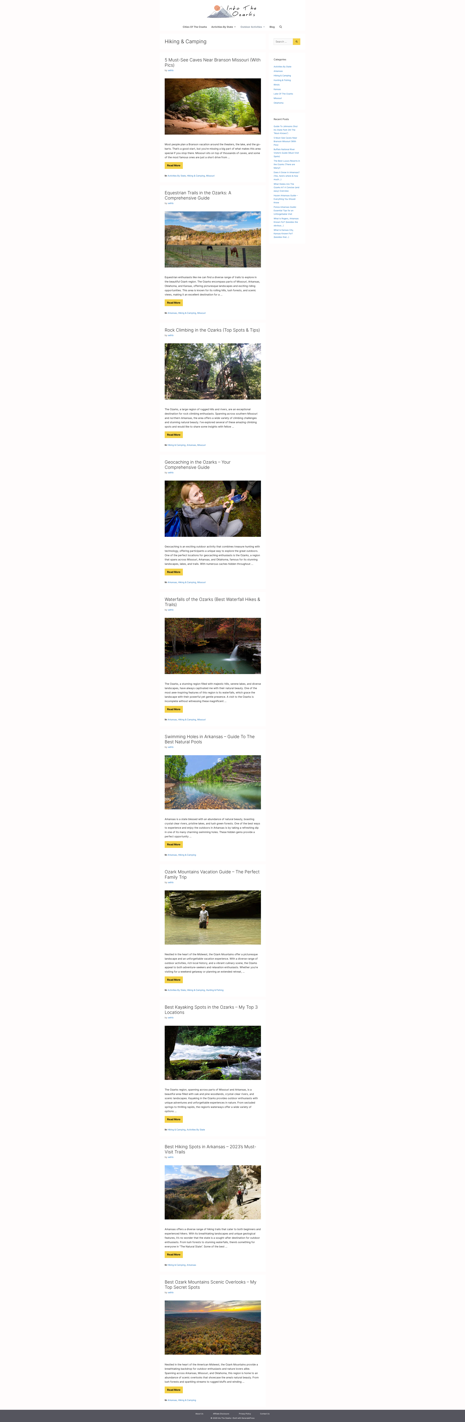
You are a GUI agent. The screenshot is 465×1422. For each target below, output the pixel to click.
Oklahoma (278, 103)
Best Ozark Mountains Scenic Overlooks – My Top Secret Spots (210, 1284)
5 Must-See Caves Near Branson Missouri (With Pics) (213, 62)
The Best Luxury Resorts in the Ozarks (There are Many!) (287, 164)
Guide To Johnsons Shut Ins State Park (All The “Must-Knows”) (286, 130)
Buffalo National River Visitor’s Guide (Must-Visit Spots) (286, 153)
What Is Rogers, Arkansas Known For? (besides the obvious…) (286, 222)
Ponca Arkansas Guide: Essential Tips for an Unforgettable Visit (285, 210)
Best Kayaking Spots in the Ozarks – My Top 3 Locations (211, 1009)
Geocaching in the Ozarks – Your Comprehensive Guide (198, 464)
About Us (199, 1414)
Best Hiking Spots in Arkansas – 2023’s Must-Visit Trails (210, 1149)
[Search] (296, 41)
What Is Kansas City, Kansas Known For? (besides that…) (284, 233)
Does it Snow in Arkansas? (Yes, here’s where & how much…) (287, 176)
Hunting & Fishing (215, 990)
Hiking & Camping (196, 175)
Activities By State (222, 26)
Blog (272, 26)
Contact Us (265, 1414)
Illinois (277, 84)
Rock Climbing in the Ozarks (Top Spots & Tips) (212, 330)
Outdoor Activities (251, 26)
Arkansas (172, 313)
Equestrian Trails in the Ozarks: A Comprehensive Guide (198, 195)
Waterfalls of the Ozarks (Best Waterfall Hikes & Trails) (212, 602)
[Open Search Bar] (280, 27)
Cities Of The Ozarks (195, 26)
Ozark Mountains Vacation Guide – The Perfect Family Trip (212, 874)
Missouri (210, 175)
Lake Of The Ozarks (283, 94)
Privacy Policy (245, 1414)
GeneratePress (248, 1418)
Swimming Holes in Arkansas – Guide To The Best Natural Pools (210, 739)
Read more (173, 165)
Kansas (277, 89)
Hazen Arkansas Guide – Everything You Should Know (286, 199)
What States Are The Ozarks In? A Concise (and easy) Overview (286, 187)
